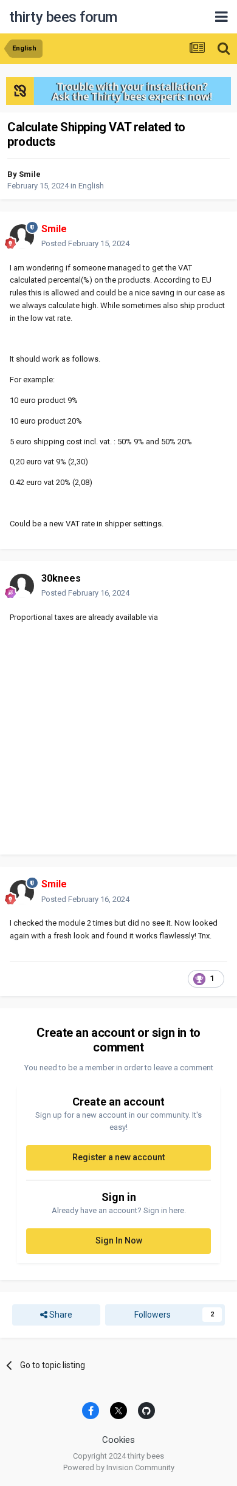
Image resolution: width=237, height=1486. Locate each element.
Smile (30, 174)
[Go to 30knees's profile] (22, 586)
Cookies (118, 1439)
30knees (61, 578)
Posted (85, 243)
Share (59, 1314)
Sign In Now (118, 1240)
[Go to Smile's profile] (22, 236)
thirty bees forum (63, 17)
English (91, 185)
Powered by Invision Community (118, 1467)
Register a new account (118, 1157)
